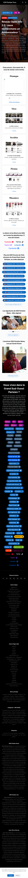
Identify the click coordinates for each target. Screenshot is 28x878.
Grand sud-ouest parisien (13, 701)
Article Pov (5, 713)
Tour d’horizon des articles (14, 596)
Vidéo (13, 736)
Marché (21, 696)
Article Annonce (7, 712)
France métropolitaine (19, 699)
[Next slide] (24, 323)
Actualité (9, 694)
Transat (20, 722)
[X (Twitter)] (14, 578)
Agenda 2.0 (14, 587)
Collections (14, 609)
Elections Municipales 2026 (17, 717)
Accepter (11, 875)
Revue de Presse (12, 722)
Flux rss (14, 673)
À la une (4, 17)
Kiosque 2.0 (14, 668)
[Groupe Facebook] (3, 578)
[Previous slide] (4, 323)
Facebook (14, 682)
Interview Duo (6, 719)
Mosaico (14, 653)
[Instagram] (10, 578)
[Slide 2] (11, 331)
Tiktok (14, 677)
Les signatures (14, 630)
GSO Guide (14, 662)
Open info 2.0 (13, 664)
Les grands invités (14, 607)
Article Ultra (12, 713)
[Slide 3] (13, 331)
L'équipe (14, 617)
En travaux (15, 735)
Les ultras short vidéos (14, 603)
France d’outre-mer (7, 699)
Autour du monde (20, 698)
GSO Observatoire (14, 660)
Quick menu (14, 671)
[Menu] (25, 2)
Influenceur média (14, 628)
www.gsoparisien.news (10, 788)
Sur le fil (23, 735)
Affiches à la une (14, 589)
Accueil (4, 694)
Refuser (17, 875)
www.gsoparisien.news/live (17, 824)
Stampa (14, 646)
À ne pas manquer (12, 17)
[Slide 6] (19, 331)
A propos (14, 619)
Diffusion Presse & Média (14, 715)
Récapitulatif (20, 721)
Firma (14, 652)
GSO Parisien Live (14, 655)
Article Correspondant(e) (18, 712)
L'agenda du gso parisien (14, 591)
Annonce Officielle (15, 710)
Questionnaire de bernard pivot (14, 684)
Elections (14, 610)
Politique (20, 694)
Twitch (14, 678)
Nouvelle (6, 721)
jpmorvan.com (17, 861)
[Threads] (21, 578)
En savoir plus (20, 788)
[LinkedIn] (17, 578)
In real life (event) (13, 593)
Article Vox (19, 713)
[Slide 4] (15, 331)
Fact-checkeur (14, 635)
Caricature (21, 733)
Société (15, 694)
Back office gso (14, 685)
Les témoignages (14, 623)
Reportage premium (14, 598)
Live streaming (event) (14, 594)
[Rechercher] (22, 2)
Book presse (14, 626)
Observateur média (14, 633)
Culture (12, 696)
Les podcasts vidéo (14, 605)
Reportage (4, 722)
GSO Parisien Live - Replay (14, 659)
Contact (14, 621)
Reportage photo (14, 600)
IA (19, 735)
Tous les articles (14, 669)
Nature (17, 696)
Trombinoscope (14, 637)
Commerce (5, 698)
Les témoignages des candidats (14, 624)
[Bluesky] (24, 578)
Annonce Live (6, 710)
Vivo (14, 648)
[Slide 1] (9, 331)
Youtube (14, 675)
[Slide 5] (17, 331)
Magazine (22, 719)
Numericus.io (12, 721)
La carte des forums (14, 614)
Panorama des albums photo (14, 601)
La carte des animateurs (14, 616)
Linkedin (14, 680)
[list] (14, 323)
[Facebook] (7, 578)
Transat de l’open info (14, 612)
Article (23, 710)
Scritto (14, 650)
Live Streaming (15, 719)
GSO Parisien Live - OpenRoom (14, 657)
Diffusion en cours (6, 735)
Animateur (14, 632)
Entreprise (12, 698)
